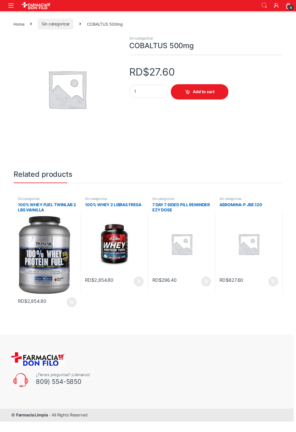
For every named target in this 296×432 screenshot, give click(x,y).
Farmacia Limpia (32, 414)
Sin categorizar (56, 23)
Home (19, 23)
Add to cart (203, 91)
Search (264, 5)
